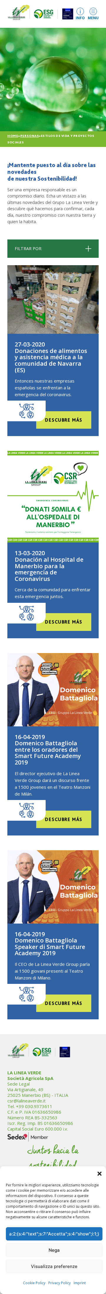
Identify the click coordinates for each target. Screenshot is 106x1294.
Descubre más (63, 420)
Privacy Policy (59, 1282)
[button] (99, 1174)
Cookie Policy (34, 1282)
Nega (54, 1250)
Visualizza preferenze (54, 1266)
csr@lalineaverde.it (26, 1101)
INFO (80, 17)
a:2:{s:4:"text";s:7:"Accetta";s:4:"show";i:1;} (54, 1234)
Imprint (80, 1282)
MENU (93, 17)
